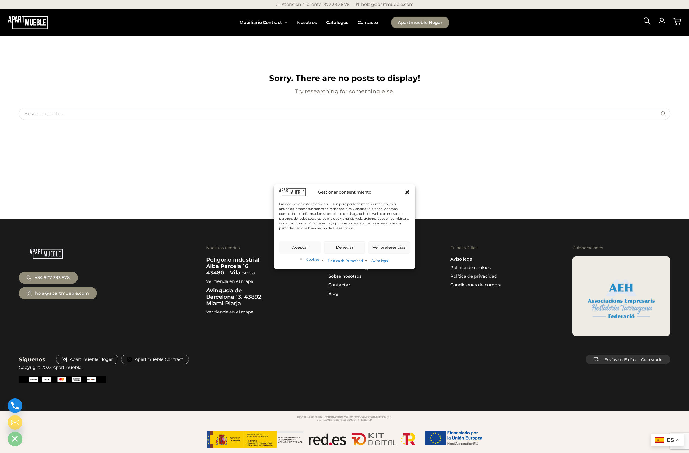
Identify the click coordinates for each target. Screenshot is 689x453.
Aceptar (300, 247)
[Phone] (15, 405)
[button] (407, 192)
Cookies (312, 259)
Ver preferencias (389, 247)
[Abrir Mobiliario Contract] (286, 22)
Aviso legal (380, 261)
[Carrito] (677, 21)
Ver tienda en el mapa (229, 281)
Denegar (344, 247)
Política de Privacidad (345, 261)
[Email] (15, 422)
